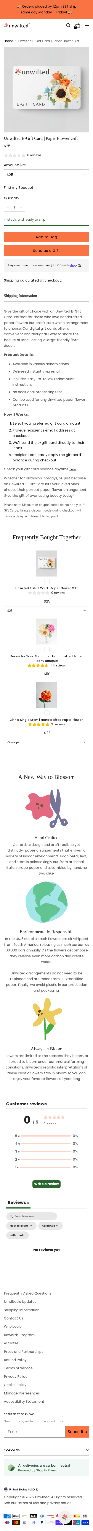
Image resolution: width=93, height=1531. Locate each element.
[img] (22, 155)
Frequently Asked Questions (27, 1293)
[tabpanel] (46, 1233)
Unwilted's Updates (20, 1301)
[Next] (86, 9)
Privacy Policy (15, 1376)
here (72, 469)
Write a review (46, 1184)
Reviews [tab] (18, 1202)
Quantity (11, 198)
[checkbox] (17, 1235)
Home (8, 41)
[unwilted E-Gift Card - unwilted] (46, 89)
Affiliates (11, 1343)
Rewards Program (19, 1334)
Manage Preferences (22, 1393)
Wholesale (13, 1326)
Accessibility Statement (24, 1401)
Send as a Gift (46, 250)
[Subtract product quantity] (8, 207)
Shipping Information (21, 1310)
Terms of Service (18, 1368)
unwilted (42, 1497)
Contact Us (13, 1318)
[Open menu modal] (86, 25)
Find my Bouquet (18, 187)
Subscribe (77, 1431)
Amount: (15, 165)
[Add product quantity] (21, 207)
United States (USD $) (23, 1489)
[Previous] (6, 9)
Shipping (11, 280)
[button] (68, 25)
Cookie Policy (15, 1384)
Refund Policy (15, 1359)
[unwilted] (17, 25)
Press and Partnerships (23, 1351)
